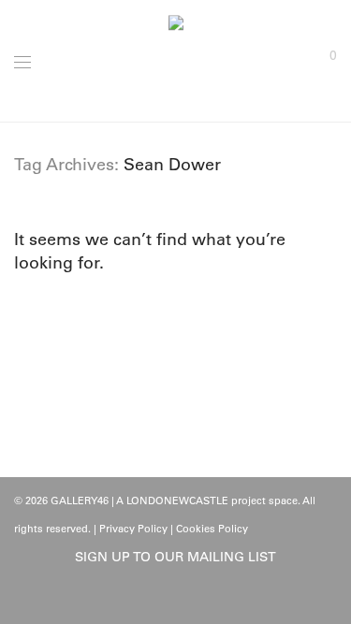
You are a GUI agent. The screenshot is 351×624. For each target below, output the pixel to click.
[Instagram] (190, 597)
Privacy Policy (133, 528)
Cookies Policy (212, 528)
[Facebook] (161, 597)
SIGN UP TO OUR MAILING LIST (175, 556)
